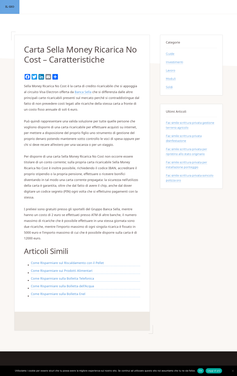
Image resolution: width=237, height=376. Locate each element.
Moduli (171, 78)
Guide (170, 53)
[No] (232, 371)
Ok (200, 370)
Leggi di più (213, 370)
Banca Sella (83, 92)
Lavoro (170, 70)
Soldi (169, 87)
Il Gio (9, 6)
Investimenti (174, 62)
